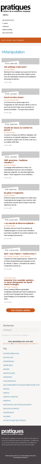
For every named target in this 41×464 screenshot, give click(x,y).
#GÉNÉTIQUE (8, 365)
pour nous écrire (7, 33)
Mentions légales (9, 455)
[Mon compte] (34, 14)
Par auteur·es (6, 335)
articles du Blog (7, 29)
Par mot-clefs (16, 335)
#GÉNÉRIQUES (8, 361)
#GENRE (6, 369)
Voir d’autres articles (20, 310)
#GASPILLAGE (8, 357)
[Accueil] (15, 8)
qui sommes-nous (8, 20)
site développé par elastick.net (20, 457)
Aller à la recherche (26, 1)
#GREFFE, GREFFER (10, 397)
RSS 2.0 (16, 455)
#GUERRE (6, 416)
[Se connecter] (37, 14)
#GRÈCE (6, 393)
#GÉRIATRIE (7, 377)
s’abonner (5, 26)
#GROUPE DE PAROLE (11, 408)
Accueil (3, 40)
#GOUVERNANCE (9, 381)
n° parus (5, 23)
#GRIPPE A (7, 401)
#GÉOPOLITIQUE (9, 373)
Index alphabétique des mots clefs (20, 341)
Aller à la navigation (6, 1)
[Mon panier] (30, 14)
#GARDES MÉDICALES (11, 353)
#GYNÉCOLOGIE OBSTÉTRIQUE (14, 420)
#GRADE (6, 389)
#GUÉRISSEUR (8, 412)
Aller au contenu (16, 1)
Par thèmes (25, 335)
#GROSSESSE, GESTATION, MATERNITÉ (17, 405)
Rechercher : (9, 325)
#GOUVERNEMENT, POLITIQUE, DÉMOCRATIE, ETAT (21, 385)
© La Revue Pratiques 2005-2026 (27, 455)
